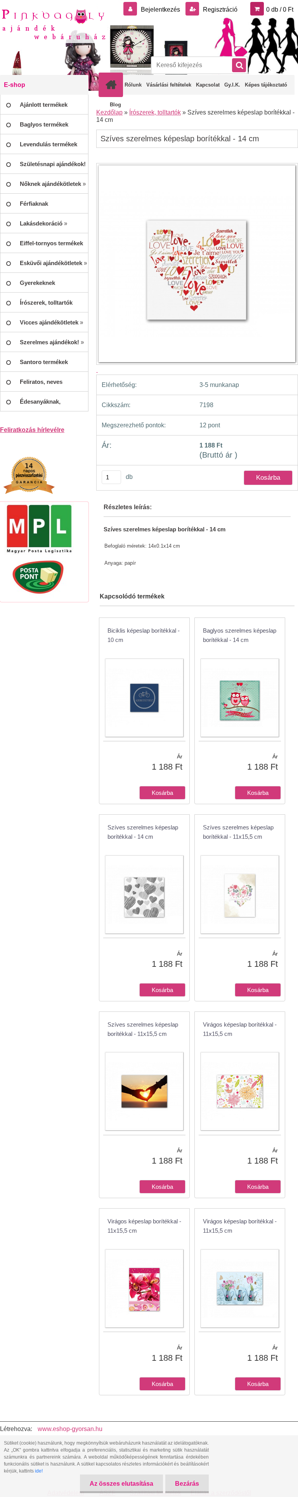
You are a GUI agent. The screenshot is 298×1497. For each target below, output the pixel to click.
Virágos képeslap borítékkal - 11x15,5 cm (240, 1029)
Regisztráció (219, 9)
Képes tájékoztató (266, 85)
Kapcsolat (208, 85)
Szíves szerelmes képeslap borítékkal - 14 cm (142, 832)
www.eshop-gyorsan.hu (70, 1429)
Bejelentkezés (160, 9)
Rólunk (133, 85)
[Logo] (53, 23)
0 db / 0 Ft (279, 9)
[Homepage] (112, 84)
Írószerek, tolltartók (155, 112)
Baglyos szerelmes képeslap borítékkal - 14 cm (239, 635)
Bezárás (187, 1483)
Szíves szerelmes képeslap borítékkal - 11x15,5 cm (238, 832)
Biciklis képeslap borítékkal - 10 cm (143, 635)
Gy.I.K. (232, 85)
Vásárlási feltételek (168, 85)
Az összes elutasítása (121, 1483)
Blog (115, 105)
